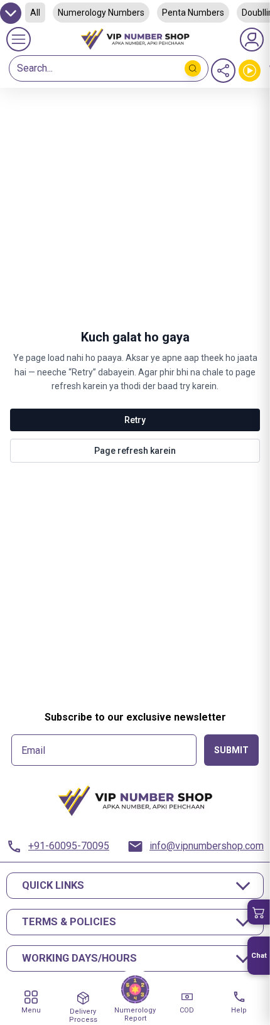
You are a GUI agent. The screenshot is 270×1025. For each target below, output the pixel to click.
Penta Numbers (193, 13)
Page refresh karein (135, 451)
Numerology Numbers (101, 13)
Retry (135, 420)
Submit (231, 750)
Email (33, 751)
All (35, 13)
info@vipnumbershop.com (206, 846)
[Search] (193, 68)
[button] (258, 912)
